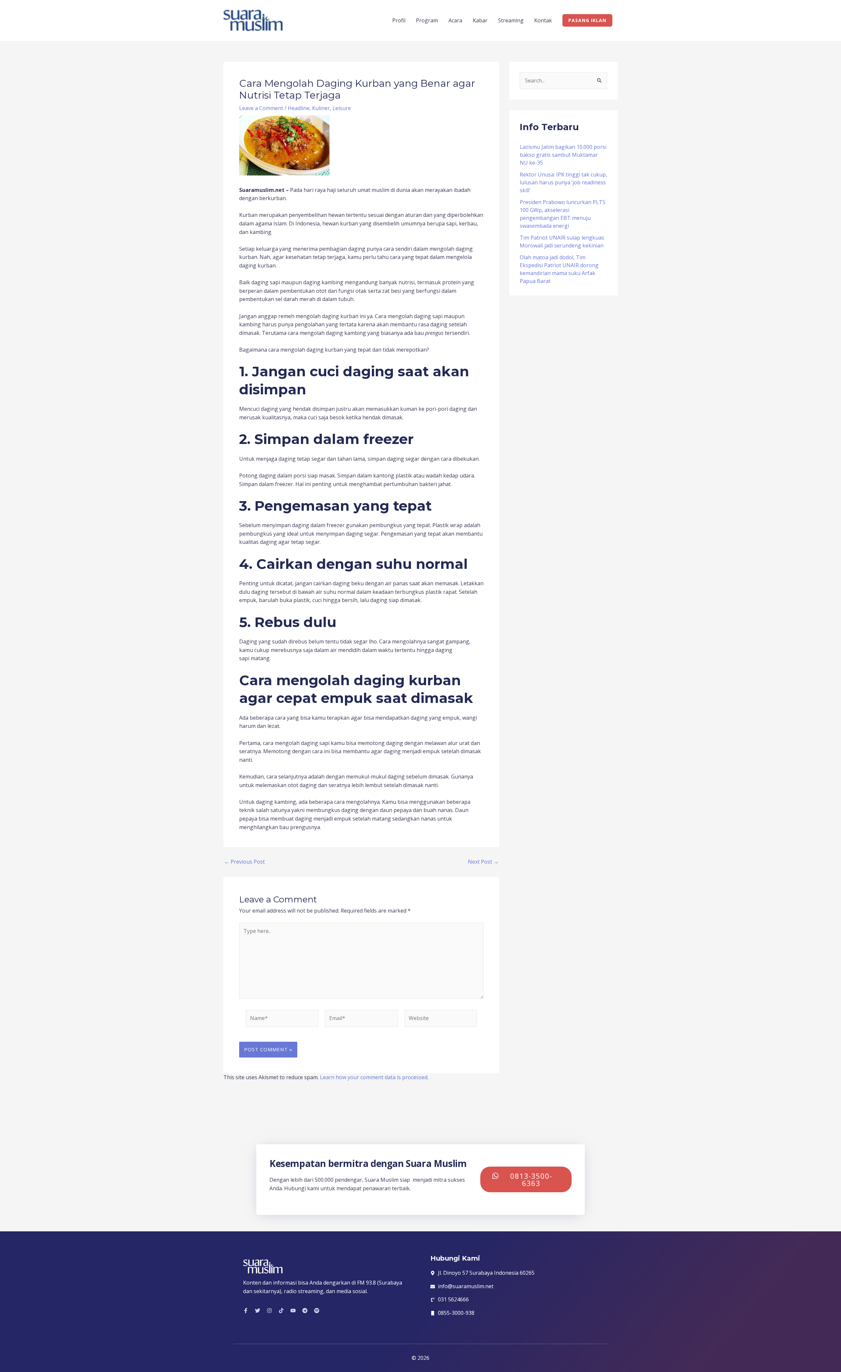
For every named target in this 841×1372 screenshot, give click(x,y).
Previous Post (244, 861)
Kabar (480, 20)
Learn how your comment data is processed (373, 1077)
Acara (455, 20)
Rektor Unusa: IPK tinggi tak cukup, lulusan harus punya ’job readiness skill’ (563, 182)
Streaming (511, 20)
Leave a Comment (261, 108)
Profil (398, 20)
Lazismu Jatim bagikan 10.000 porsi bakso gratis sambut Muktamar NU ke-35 (563, 154)
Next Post (483, 861)
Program (427, 20)
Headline (298, 108)
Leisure (341, 108)
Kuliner (321, 108)
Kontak (543, 20)
